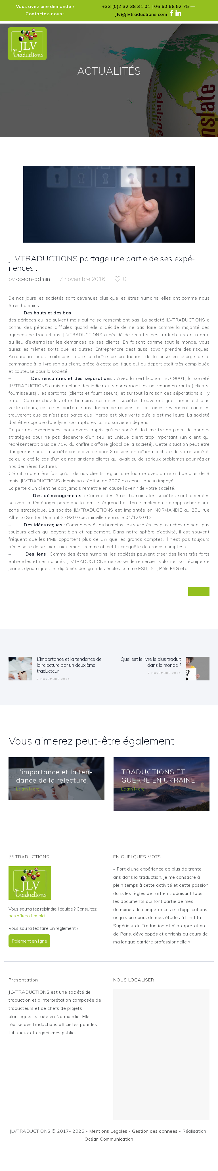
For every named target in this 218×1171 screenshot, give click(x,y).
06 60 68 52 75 (171, 6)
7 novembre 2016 (82, 278)
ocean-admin (34, 278)
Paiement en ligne (29, 941)
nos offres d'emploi (27, 915)
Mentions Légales (108, 1131)
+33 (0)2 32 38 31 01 (126, 6)
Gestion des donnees (155, 1131)
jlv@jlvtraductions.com (141, 14)
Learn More (27, 789)
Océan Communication (109, 1139)
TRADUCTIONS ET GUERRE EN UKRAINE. (159, 776)
